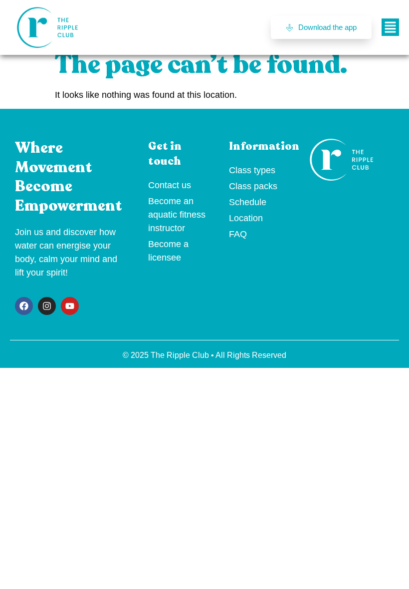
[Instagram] (47, 306)
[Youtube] (70, 306)
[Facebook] (24, 306)
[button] (390, 27)
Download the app (327, 27)
